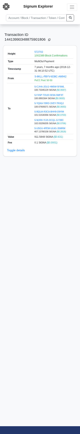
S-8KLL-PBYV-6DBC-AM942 (50, 76)
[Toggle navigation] (72, 7)
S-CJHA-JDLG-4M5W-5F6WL (49, 86)
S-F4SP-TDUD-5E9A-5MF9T (48, 95)
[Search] (70, 17)
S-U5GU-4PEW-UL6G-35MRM (49, 128)
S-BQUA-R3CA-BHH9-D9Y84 (49, 111)
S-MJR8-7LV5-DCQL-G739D (48, 120)
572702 (38, 51)
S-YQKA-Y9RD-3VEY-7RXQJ (49, 103)
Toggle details (16, 150)
